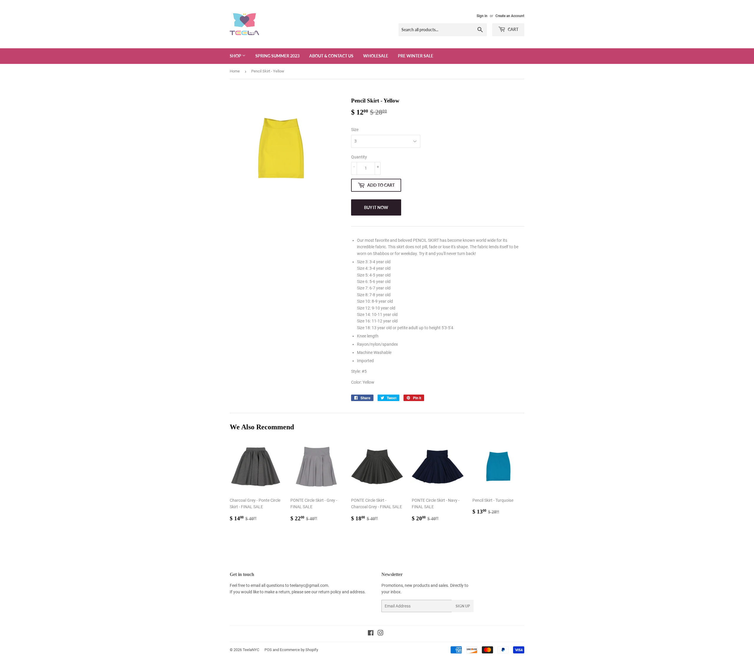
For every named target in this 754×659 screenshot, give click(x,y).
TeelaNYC (251, 650)
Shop (236, 55)
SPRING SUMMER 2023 (277, 55)
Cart (512, 29)
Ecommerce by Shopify (299, 650)
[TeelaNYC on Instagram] (380, 633)
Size (354, 129)
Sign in (482, 16)
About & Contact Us (331, 55)
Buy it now (376, 207)
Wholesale (375, 55)
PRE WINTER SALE (415, 55)
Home (235, 71)
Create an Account (509, 16)
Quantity (359, 157)
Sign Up (463, 606)
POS (268, 650)
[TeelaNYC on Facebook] (371, 633)
